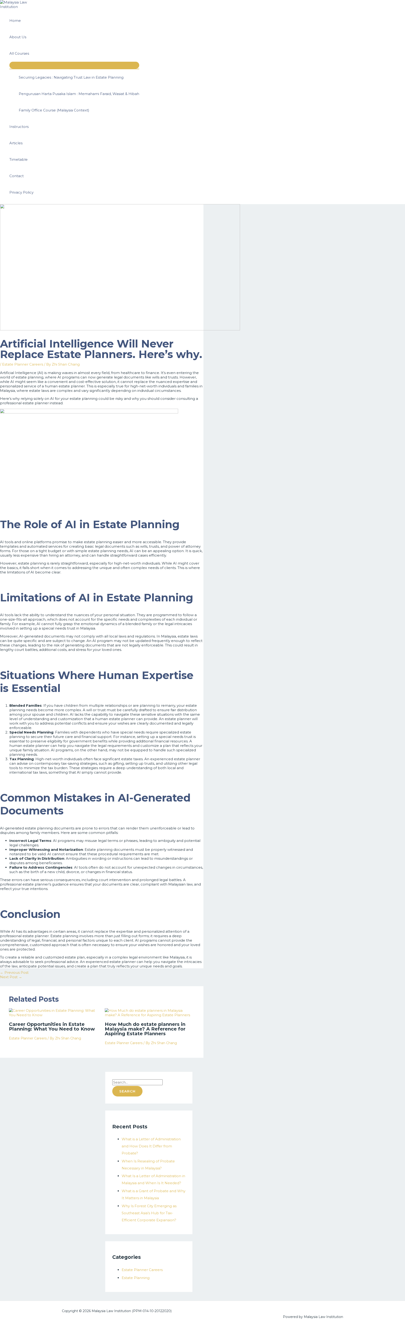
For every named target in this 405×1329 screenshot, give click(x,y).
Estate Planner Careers (22, 364)
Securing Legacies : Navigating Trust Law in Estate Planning (71, 77)
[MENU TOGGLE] (74, 65)
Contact (16, 176)
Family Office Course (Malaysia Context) (54, 110)
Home (15, 20)
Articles (15, 143)
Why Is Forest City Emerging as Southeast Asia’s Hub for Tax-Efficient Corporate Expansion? (149, 1213)
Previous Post (14, 972)
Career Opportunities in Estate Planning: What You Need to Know (52, 1026)
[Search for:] (137, 1082)
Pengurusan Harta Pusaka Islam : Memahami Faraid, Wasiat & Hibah (79, 94)
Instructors (19, 126)
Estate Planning (136, 1278)
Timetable (18, 159)
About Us (17, 37)
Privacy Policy (21, 192)
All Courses (19, 53)
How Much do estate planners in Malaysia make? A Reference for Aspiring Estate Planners (145, 1028)
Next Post (11, 977)
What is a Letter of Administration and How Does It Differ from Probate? (151, 1146)
